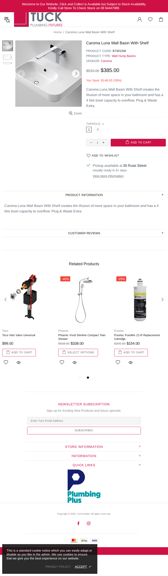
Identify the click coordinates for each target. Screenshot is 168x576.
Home (58, 32)
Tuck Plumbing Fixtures (38, 19)
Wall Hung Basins (124, 56)
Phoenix (63, 330)
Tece (5, 330)
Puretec (119, 330)
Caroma (106, 61)
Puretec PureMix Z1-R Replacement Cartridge (137, 337)
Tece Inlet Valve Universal (18, 335)
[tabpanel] (28, 324)
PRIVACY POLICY (58, 566)
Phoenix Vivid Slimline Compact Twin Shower (81, 337)
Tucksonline (83, 513)
